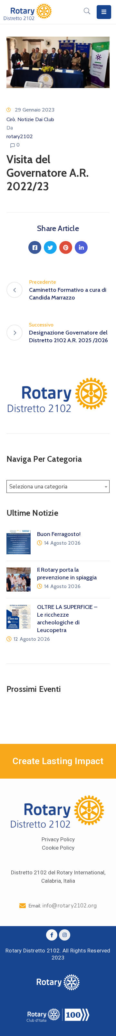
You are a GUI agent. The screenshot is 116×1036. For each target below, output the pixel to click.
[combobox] (58, 486)
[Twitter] (50, 247)
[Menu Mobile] (104, 12)
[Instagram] (64, 935)
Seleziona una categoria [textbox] (38, 486)
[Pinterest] (65, 247)
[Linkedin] (81, 247)
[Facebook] (34, 247)
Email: (62, 906)
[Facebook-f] (51, 935)
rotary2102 (19, 136)
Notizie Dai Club (35, 119)
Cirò (10, 119)
